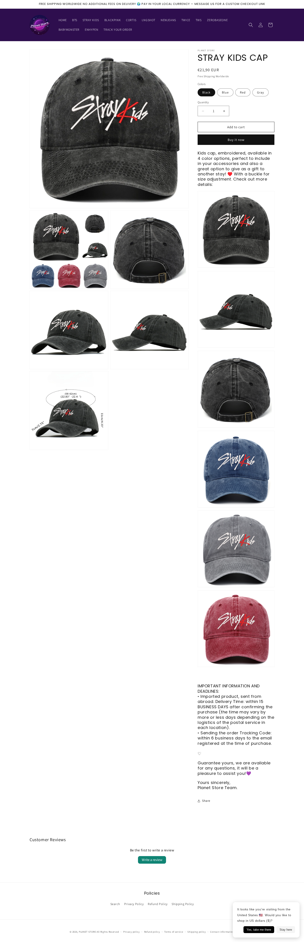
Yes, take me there (259, 929)
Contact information (222, 931)
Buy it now (236, 140)
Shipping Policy (183, 904)
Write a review (152, 859)
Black (206, 92)
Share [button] (206, 801)
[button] (251, 25)
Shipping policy (196, 931)
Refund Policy (158, 904)
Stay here (286, 929)
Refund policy (152, 931)
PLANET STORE (88, 931)
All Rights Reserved (108, 931)
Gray (260, 92)
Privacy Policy (134, 904)
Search (115, 904)
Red (243, 92)
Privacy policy (131, 931)
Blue (225, 92)
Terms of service (173, 931)
